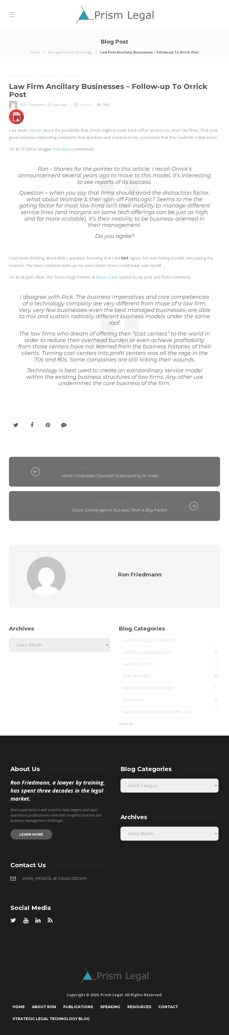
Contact (168, 1007)
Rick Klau (61, 149)
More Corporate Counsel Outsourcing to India (110, 475)
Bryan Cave (106, 277)
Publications (78, 1007)
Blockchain (170, 699)
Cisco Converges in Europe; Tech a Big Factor (119, 510)
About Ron (44, 1007)
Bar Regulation (170, 664)
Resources (139, 1007)
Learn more (31, 834)
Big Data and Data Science (170, 687)
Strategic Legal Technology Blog (51, 1018)
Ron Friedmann (33, 105)
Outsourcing (77, 469)
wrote (36, 130)
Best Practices (170, 675)
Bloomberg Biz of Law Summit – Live (170, 711)
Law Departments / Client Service (126, 503)
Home (35, 52)
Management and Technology (70, 52)
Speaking (110, 1007)
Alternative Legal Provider (170, 640)
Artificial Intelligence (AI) (170, 652)
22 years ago (57, 105)
